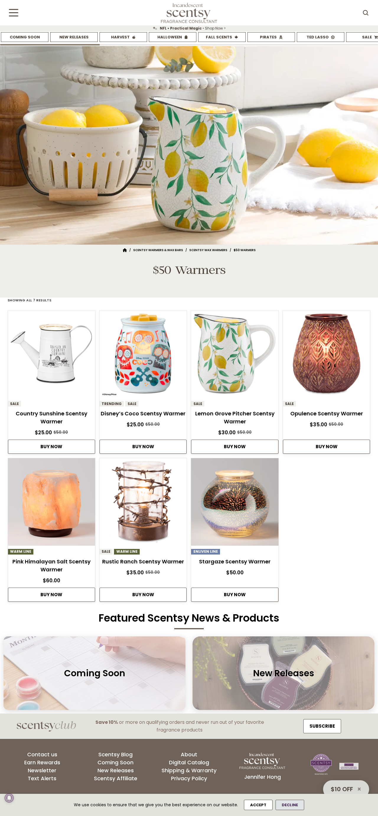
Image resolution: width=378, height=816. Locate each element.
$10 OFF (342, 789)
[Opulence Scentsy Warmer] (326, 356)
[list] (189, 28)
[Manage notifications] (9, 798)
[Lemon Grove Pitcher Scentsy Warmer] (234, 356)
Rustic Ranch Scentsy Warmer (143, 561)
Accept (258, 805)
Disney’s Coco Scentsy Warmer (143, 413)
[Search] (365, 12)
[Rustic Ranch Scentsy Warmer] (143, 503)
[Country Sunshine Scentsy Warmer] (51, 356)
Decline (290, 805)
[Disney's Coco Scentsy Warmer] (143, 356)
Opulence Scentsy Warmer (326, 413)
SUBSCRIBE (322, 726)
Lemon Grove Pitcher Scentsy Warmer (235, 417)
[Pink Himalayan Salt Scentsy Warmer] (51, 503)
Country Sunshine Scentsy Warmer (51, 417)
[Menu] (13, 12)
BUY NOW (51, 446)
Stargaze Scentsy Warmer (235, 561)
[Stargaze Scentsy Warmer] (234, 503)
